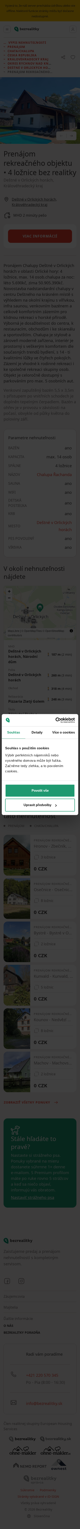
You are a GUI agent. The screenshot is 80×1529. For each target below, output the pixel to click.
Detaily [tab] (37, 732)
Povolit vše (40, 790)
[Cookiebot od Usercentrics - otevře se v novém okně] (56, 720)
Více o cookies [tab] (63, 732)
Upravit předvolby (37, 805)
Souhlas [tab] (13, 732)
